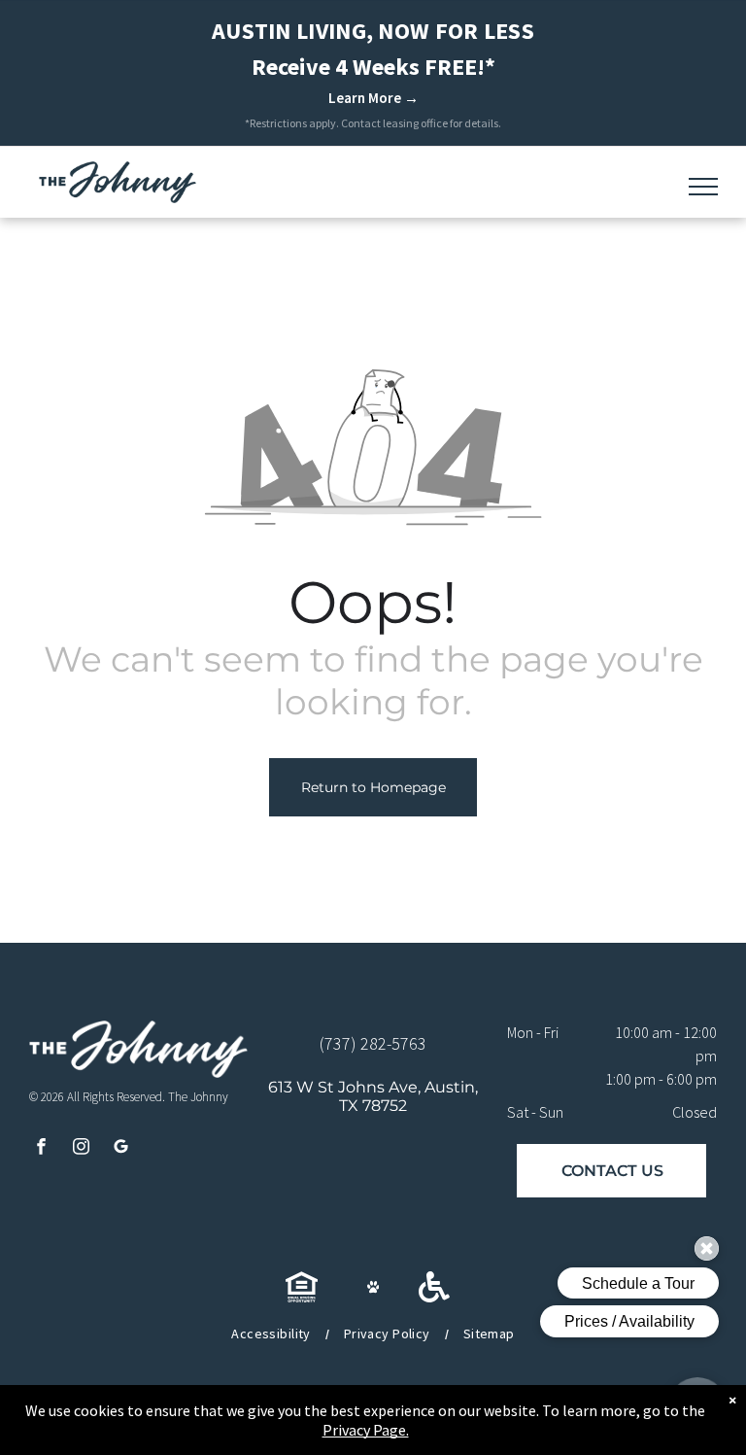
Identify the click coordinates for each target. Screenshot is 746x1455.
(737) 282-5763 (373, 1043)
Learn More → (373, 97)
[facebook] (41, 1148)
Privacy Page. (365, 1429)
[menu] (703, 186)
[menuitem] (272, 1334)
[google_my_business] (121, 1148)
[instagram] (81, 1148)
